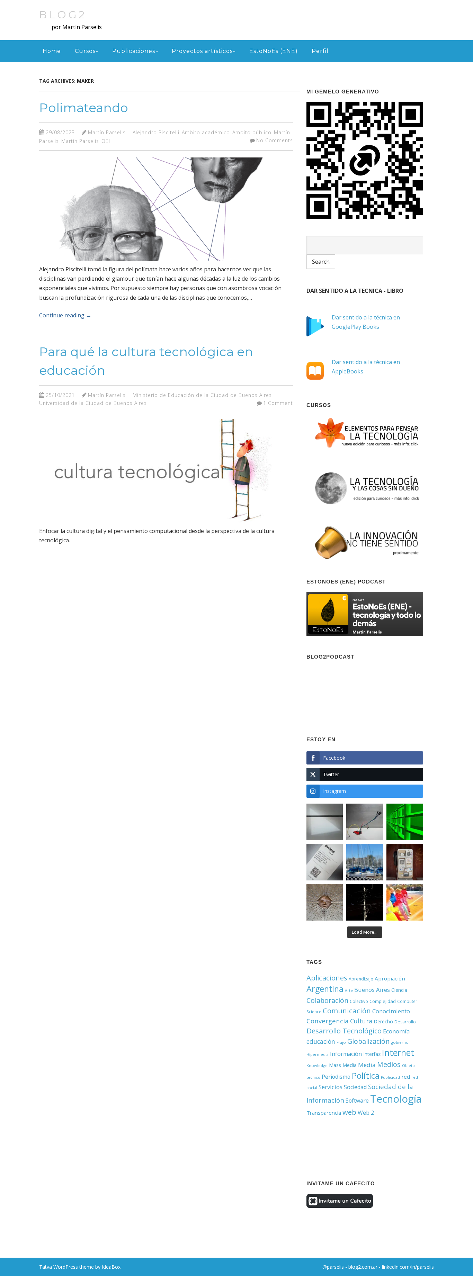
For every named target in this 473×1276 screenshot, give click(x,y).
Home (52, 51)
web (349, 1112)
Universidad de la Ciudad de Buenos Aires (93, 403)
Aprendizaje (361, 979)
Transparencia (323, 1112)
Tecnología (396, 1099)
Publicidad (390, 1077)
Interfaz (372, 1054)
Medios (389, 1064)
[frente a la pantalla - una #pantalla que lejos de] (404, 902)
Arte (349, 990)
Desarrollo (405, 1022)
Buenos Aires (372, 990)
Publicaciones (133, 51)
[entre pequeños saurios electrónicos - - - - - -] (364, 822)
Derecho (383, 1021)
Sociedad (355, 1087)
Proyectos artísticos (202, 51)
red (405, 1076)
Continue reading (65, 315)
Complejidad (382, 1001)
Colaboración (327, 1000)
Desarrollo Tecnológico (344, 1030)
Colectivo (359, 1001)
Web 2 (366, 1112)
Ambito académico (206, 132)
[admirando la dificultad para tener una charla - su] (404, 862)
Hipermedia (317, 1054)
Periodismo (336, 1076)
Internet (398, 1052)
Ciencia (399, 990)
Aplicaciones (326, 978)
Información (346, 1054)
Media (367, 1065)
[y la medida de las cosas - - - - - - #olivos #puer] (364, 862)
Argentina (324, 988)
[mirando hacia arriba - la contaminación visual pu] (364, 902)
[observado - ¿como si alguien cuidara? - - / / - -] (324, 902)
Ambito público (251, 132)
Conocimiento (391, 1011)
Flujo (341, 1042)
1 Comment (278, 403)
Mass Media (343, 1064)
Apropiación (390, 978)
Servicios (330, 1087)
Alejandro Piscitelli (156, 132)
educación (320, 1041)
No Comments (274, 140)
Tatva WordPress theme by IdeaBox (80, 1267)
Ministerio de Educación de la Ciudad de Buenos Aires (202, 395)
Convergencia (327, 1020)
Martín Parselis (107, 132)
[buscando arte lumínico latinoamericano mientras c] (404, 822)
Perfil (320, 51)
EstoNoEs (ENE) (273, 51)
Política (366, 1075)
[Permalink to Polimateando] (157, 262)
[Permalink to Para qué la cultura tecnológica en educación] (157, 524)
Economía (396, 1031)
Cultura (361, 1021)
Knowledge (317, 1065)
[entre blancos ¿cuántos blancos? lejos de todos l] (324, 822)
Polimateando (83, 107)
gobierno (400, 1042)
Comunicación (347, 1010)
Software (357, 1100)
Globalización (368, 1041)
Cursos (85, 51)
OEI (105, 141)
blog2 (63, 14)
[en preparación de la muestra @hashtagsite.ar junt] (324, 862)
